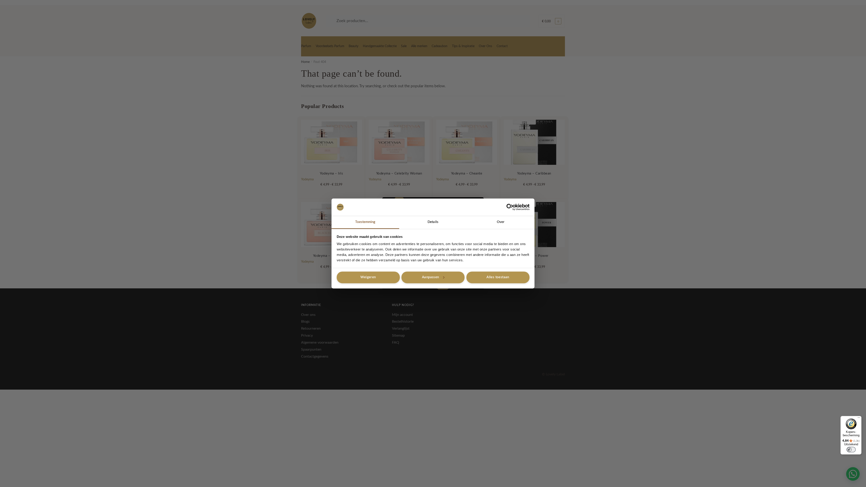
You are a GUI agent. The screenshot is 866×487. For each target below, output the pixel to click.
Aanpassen (430, 277)
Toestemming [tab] (365, 222)
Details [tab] (433, 222)
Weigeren (368, 277)
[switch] (851, 449)
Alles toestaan (497, 277)
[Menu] (858, 418)
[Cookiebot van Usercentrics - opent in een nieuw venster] (510, 207)
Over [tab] (500, 222)
